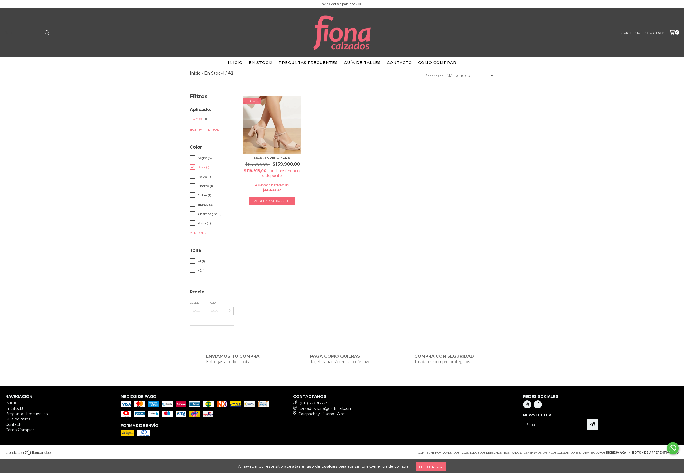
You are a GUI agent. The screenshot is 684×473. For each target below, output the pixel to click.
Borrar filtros (204, 130)
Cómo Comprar (437, 62)
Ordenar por (434, 75)
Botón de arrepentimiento (655, 452)
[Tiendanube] (28, 454)
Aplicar (230, 311)
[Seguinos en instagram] (527, 404)
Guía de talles (362, 62)
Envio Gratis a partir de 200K (342, 4)
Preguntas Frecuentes (308, 62)
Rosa (197, 119)
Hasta (212, 302)
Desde (194, 302)
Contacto (399, 62)
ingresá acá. (616, 452)
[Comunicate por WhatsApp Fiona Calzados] (673, 448)
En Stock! (261, 62)
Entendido (430, 466)
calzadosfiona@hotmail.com (326, 408)
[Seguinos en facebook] (538, 404)
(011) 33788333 (313, 403)
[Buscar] (46, 32)
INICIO (235, 62)
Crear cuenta (629, 33)
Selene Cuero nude (272, 158)
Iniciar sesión (654, 33)
